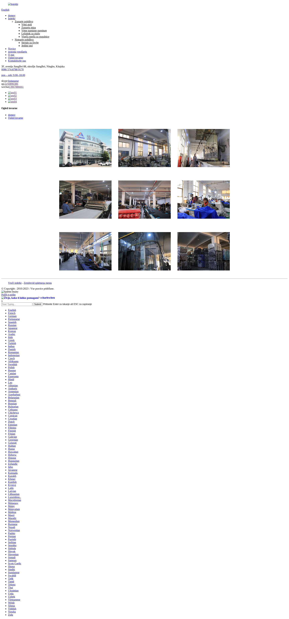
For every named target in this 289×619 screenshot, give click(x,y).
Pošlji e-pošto (8, 294)
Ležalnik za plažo (30, 33)
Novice (12, 48)
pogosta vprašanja (17, 51)
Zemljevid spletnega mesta (38, 283)
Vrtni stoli (26, 24)
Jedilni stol (27, 45)
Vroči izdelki (15, 283)
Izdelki (11, 18)
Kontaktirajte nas (17, 60)
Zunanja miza (28, 27)
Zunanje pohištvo (24, 21)
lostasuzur (13, 80)
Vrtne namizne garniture (34, 30)
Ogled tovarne (15, 57)
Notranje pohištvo (24, 39)
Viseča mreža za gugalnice (35, 36)
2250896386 (11, 83)
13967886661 (16, 86)
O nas (11, 54)
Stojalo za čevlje (30, 42)
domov (11, 15)
